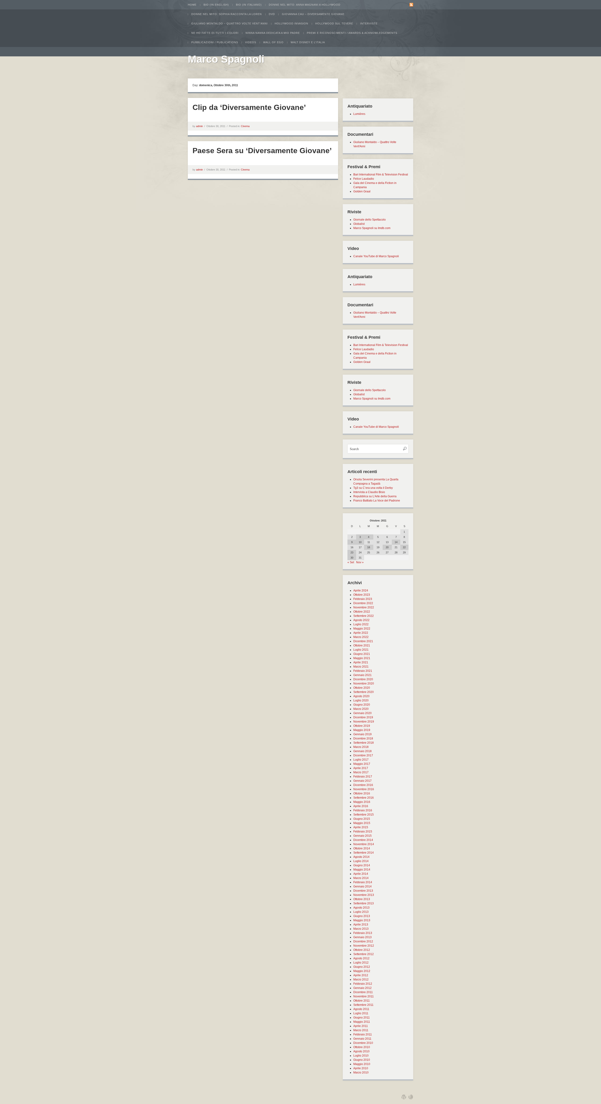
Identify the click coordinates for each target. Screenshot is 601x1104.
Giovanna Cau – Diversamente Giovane (313, 14)
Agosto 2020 (361, 696)
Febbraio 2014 (362, 882)
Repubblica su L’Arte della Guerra (375, 496)
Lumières (359, 114)
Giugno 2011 (361, 1017)
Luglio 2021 (361, 649)
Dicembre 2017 (363, 755)
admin (199, 126)
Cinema (245, 126)
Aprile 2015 (360, 827)
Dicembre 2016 (363, 785)
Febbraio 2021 (362, 671)
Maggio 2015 (361, 823)
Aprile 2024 (360, 590)
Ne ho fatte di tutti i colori (215, 32)
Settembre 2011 (363, 1005)
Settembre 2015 (363, 814)
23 (352, 552)
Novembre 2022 (363, 607)
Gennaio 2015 (362, 835)
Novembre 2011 (363, 996)
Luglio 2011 (360, 1013)
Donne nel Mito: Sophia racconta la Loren (226, 14)
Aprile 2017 (360, 768)
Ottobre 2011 (361, 1000)
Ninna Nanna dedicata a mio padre (273, 32)
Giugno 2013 (361, 916)
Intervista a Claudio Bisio (369, 492)
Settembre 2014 (363, 852)
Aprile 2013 (360, 924)
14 (396, 542)
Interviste (369, 23)
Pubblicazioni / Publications (214, 42)
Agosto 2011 (361, 1009)
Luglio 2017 (361, 759)
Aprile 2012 (360, 975)
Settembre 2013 (363, 903)
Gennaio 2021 (362, 675)
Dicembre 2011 (363, 992)
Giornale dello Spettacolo (369, 219)
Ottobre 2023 (361, 594)
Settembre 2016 (363, 797)
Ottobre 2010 (361, 1047)
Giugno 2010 (361, 1059)
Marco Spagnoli (226, 59)
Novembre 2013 (363, 895)
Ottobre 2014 (361, 848)
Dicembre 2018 (363, 738)
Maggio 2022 (361, 628)
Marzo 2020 (361, 709)
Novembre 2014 (363, 844)
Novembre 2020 (363, 683)
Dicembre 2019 (363, 717)
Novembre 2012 (363, 945)
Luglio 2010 (361, 1055)
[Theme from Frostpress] (410, 1097)
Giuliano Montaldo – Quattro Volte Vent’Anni (229, 23)
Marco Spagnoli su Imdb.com (371, 228)
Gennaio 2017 (362, 780)
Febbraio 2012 (362, 983)
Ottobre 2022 (361, 611)
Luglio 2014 (361, 861)
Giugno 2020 (361, 704)
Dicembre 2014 (363, 840)
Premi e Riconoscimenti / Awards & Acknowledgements (352, 32)
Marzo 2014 (361, 878)
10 (360, 542)
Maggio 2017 (361, 764)
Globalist (359, 223)
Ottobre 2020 (361, 687)
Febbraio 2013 (362, 933)
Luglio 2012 (361, 962)
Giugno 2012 (361, 966)
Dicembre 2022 (363, 603)
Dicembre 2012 (363, 941)
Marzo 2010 (361, 1072)
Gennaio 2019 (362, 734)
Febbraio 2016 (362, 810)
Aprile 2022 (360, 632)
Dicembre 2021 (363, 641)
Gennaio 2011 (362, 1038)
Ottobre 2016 (361, 793)
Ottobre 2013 (361, 899)
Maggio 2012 (361, 971)
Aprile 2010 (360, 1068)
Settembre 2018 (363, 742)
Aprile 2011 (360, 1026)
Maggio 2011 (361, 1021)
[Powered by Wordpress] (403, 1097)
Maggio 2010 (361, 1064)
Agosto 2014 (361, 857)
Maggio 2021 (361, 658)
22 (404, 547)
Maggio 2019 (361, 730)
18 (368, 547)
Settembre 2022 (363, 616)
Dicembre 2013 (363, 890)
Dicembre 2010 (363, 1043)
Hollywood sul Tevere (334, 23)
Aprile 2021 (360, 662)
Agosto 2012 (361, 958)
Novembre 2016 (363, 789)
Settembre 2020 (363, 692)
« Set (350, 562)
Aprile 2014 (360, 873)
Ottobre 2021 (361, 645)
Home (192, 4)
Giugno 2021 (361, 654)
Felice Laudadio (363, 178)
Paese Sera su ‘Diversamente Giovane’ (262, 150)
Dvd (272, 14)
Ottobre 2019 (361, 725)
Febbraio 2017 (362, 776)
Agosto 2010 (361, 1051)
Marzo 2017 (361, 772)
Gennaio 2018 (362, 751)
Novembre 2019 (363, 721)
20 (387, 547)
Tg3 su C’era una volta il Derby (373, 488)
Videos (250, 42)
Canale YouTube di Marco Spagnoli (376, 256)
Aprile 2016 (360, 806)
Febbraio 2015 (362, 831)
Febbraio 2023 (362, 599)
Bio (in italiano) (249, 4)
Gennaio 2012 (362, 988)
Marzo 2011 (360, 1030)
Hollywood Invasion (291, 23)
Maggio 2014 (361, 869)
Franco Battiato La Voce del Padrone (376, 500)
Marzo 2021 (361, 666)
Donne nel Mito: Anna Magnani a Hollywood (304, 4)
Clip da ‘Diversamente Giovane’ (249, 107)
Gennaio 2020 (362, 713)
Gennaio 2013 (362, 937)
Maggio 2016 (361, 802)
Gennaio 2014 (362, 886)
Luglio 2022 (361, 624)
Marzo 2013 (361, 928)
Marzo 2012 (361, 979)
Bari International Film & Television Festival (380, 174)
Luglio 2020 (361, 700)
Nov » (360, 562)
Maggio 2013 (361, 920)
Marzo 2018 (361, 747)
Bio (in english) (216, 4)
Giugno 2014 (361, 865)
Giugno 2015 (361, 818)
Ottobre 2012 (361, 950)
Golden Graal (361, 191)
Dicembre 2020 (363, 679)
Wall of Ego (273, 42)
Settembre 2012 (363, 954)
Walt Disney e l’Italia (308, 42)
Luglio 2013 (361, 912)
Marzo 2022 (361, 637)
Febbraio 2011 (362, 1034)
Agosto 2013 (361, 907)
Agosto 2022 (361, 620)
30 (352, 557)
